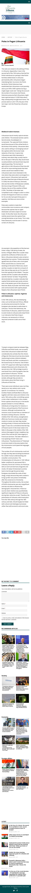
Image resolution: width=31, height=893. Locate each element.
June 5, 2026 (12, 877)
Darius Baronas (15, 45)
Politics (4, 634)
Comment (4, 591)
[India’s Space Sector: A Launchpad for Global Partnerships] (5, 836)
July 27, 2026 (12, 849)
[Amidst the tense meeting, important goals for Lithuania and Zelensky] (5, 854)
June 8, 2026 (5, 868)
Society (4, 676)
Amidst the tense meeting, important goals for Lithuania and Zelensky (19, 854)
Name (3, 603)
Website (4, 613)
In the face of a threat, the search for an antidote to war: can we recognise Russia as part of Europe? (19, 828)
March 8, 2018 (6, 45)
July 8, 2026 (12, 857)
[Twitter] (14, 890)
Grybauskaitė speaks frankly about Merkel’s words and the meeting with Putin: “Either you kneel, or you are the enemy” (19, 845)
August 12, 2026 (13, 831)
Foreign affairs (7, 758)
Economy (5, 717)
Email (3, 608)
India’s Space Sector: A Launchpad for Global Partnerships (19, 835)
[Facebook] (17, 890)
